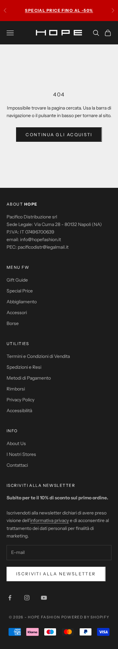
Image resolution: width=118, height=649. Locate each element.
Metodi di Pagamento (29, 378)
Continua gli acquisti (59, 134)
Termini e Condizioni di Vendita (38, 356)
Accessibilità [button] (19, 410)
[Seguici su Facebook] (10, 597)
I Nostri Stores (21, 454)
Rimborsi (16, 389)
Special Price (20, 291)
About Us (16, 443)
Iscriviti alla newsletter (56, 573)
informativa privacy (49, 520)
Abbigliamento (22, 302)
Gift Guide (17, 280)
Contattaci (17, 465)
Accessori (17, 312)
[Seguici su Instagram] (27, 597)
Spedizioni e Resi (24, 367)
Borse (13, 323)
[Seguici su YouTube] (44, 597)
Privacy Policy (20, 400)
